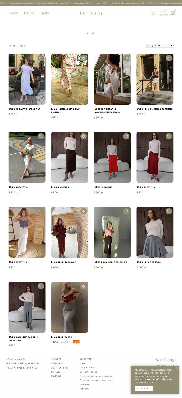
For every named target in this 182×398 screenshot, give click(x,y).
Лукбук (45, 13)
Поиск (153, 15)
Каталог (14, 13)
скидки (56, 376)
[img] (91, 13)
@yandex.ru (33, 363)
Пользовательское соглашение (96, 380)
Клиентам (29, 13)
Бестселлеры (59, 367)
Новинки (56, 363)
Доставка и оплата (90, 367)
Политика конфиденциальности (96, 376)
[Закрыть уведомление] (177, 367)
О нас (83, 363)
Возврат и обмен (88, 372)
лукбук (55, 372)
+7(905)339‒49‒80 (15, 359)
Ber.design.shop (16, 363)
